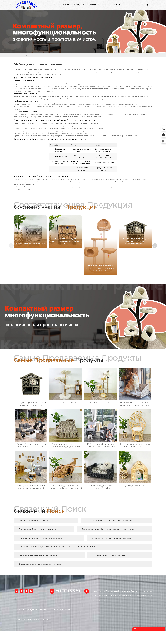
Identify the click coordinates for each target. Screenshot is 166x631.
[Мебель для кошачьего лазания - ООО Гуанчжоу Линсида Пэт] (26, 5)
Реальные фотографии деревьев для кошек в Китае (108, 529)
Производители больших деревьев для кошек (109, 520)
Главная (17, 55)
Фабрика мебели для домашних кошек (39, 520)
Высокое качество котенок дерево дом (111, 538)
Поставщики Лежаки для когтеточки (37, 529)
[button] (154, 245)
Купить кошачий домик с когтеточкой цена (40, 538)
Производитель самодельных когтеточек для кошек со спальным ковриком (57, 546)
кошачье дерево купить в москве (108, 555)
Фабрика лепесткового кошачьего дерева (40, 564)
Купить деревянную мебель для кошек (38, 555)
